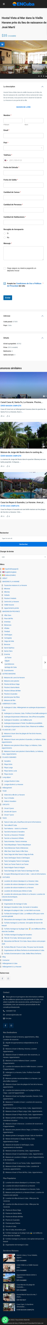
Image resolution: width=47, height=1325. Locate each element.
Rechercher (23, 544)
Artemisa (7, 622)
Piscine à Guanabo (10, 694)
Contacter (5, 960)
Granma (7, 654)
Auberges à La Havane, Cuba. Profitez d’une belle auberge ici (25, 713)
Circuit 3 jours (9, 808)
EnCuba (8, 1018)
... (22, 412)
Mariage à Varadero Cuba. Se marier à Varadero (21, 907)
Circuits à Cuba (10, 1226)
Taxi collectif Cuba (10, 825)
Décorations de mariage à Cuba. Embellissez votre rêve (23, 919)
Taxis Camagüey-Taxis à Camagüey (16, 861)
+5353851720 (11, 1011)
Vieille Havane (9, 605)
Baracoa (7, 644)
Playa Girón (8, 764)
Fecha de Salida (11, 180)
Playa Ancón (8, 774)
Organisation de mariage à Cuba (15, 904)
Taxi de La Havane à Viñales (14, 838)
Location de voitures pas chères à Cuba (18, 891)
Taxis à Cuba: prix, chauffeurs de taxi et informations (22, 822)
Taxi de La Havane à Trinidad (14, 835)
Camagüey (8, 638)
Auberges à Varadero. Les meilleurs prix (18, 720)
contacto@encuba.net (14, 1015)
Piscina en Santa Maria (13, 1213)
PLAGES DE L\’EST (9, 730)
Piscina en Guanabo (12, 1220)
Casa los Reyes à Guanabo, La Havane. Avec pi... (23, 502)
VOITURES (6, 877)
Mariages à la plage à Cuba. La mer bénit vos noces (22, 910)
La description (9, 86)
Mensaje (8, 243)
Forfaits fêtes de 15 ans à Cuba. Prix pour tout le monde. (24, 947)
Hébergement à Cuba (9, 963)
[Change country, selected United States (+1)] (6, 160)
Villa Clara (7, 615)
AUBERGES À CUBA (9, 704)
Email (6, 130)
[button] (5, 1319)
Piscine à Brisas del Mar (12, 691)
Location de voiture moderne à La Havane (19, 887)
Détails (6, 338)
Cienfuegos (8, 635)
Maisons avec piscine (11, 681)
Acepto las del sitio (24, 284)
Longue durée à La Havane (13, 784)
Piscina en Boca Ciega (13, 1210)
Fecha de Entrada (11, 167)
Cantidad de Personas (13, 204)
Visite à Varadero (10, 801)
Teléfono (8, 155)
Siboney (7, 592)
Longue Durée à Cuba (11, 781)
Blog (4, 957)
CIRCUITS (5, 804)
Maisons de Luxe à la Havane (14, 677)
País (6, 143)
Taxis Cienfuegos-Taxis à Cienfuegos (17, 858)
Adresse (6, 316)
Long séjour (6, 777)
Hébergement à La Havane (11, 967)
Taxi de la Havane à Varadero (14, 832)
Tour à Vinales (9, 798)
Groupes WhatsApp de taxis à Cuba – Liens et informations (25, 874)
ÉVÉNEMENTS (7, 900)
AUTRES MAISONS (9, 674)
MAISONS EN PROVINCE (11, 611)
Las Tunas (7, 657)
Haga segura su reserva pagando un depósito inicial (21, 269)
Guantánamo (9, 670)
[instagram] (8, 978)
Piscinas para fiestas (12, 1223)
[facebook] (2, 978)
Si (8, 233)
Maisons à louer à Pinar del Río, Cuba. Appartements (23, 1172)
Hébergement (7, 788)
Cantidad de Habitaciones (15, 217)
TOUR (4, 791)
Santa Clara (8, 651)
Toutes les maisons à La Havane (15, 585)
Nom (26, 125)
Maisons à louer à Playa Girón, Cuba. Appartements (23, 1108)
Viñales (6, 628)
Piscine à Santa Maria (11, 687)
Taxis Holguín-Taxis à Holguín (14, 867)
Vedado (7, 595)
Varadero (7, 761)
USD (3, 557)
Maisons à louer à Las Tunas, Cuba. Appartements (23, 1163)
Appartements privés (11, 608)
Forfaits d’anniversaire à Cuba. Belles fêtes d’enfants (22, 953)
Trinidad (7, 631)
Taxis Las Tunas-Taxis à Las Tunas (16, 864)
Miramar (7, 589)
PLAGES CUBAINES (9, 757)
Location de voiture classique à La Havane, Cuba (21, 881)
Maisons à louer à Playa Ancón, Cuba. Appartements (24, 1114)
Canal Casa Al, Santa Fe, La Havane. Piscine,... (22, 402)
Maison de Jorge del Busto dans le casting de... (22, 452)
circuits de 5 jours (10, 811)
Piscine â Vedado (10, 598)
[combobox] (23, 147)
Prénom (6, 125)
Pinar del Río (8, 618)
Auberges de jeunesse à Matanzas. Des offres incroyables (24, 717)
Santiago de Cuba (10, 667)
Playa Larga (8, 767)
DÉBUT (4, 578)
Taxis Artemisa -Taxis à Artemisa (15, 841)
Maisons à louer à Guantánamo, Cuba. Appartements (24, 1154)
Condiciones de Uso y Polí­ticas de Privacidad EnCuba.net (23, 1323)
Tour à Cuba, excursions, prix (15, 1230)
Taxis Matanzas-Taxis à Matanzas (16, 848)
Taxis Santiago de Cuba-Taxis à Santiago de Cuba (21, 871)
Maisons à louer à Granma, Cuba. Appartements (22, 1151)
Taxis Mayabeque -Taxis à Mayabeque (17, 845)
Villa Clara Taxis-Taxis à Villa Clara (16, 851)
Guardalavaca (9, 664)
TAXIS (4, 818)
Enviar (7, 298)
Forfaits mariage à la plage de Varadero (18, 935)
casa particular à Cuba (31, 999)
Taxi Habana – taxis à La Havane (15, 828)
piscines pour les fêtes (12, 697)
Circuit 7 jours (9, 815)
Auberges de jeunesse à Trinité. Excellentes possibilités (23, 723)
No (8, 237)
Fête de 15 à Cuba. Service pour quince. (18, 938)
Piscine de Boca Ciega (12, 684)
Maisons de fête (9, 700)
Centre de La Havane (11, 602)
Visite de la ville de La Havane (14, 795)
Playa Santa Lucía (10, 771)
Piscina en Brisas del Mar (14, 1217)
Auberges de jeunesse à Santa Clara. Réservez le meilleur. (24, 726)
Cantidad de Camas (12, 192)
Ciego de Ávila (9, 641)
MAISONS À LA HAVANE (10, 581)
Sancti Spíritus (9, 648)
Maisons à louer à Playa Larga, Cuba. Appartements (23, 1111)
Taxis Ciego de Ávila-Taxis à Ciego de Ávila (18, 854)
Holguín (7, 661)
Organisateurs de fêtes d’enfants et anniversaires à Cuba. (24, 950)
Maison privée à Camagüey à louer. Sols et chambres (23, 1135)
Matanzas (7, 625)
